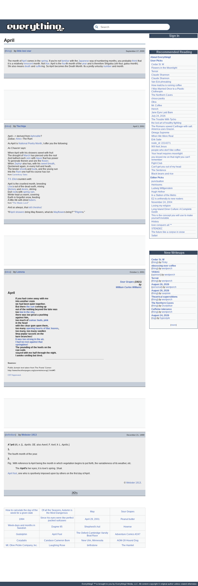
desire (24, 189)
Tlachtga (21, 126)
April (24, 61)
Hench (154, 109)
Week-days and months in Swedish (21, 526)
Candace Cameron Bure (57, 540)
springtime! (21, 344)
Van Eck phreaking (161, 81)
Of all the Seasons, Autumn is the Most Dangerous (57, 511)
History (155, 221)
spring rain (28, 192)
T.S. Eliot (12, 179)
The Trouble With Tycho (163, 119)
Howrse (128, 526)
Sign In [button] (174, 35)
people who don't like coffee (166, 150)
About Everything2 (160, 57)
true (47, 63)
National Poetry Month (30, 143)
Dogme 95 (56, 526)
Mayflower (59, 212)
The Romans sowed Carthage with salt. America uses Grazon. (172, 127)
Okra (153, 102)
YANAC (155, 272)
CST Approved (14, 375)
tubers (32, 200)
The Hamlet (128, 545)
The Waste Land (20, 203)
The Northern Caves (162, 95)
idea (8, 126)
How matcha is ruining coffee (166, 85)
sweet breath (48, 163)
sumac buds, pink (38, 320)
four (64, 63)
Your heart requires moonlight (167, 153)
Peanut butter (128, 519)
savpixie (166, 293)
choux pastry (158, 98)
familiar (65, 61)
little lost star (24, 51)
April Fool (57, 534)
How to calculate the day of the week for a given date (22, 511)
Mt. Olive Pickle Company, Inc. (21, 545)
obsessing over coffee (163, 265)
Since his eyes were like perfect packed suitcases (56, 519)
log (153, 318)
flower (45, 161)
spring (44, 61)
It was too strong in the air (29, 339)
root (15, 192)
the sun (30, 306)
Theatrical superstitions (164, 296)
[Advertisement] (99, 9)
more (173, 325)
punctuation (157, 181)
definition (10, 434)
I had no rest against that (29, 342)
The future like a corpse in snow (168, 232)
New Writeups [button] (174, 252)
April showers (17, 212)
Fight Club (156, 163)
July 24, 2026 (158, 116)
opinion (156, 274)
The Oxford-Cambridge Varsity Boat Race (92, 534)
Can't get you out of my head (166, 166)
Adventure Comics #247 (127, 534)
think (134, 61)
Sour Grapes (127, 281)
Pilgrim (78, 212)
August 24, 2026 (160, 315)
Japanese (84, 61)
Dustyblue (167, 305)
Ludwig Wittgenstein (162, 188)
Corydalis (22, 540)
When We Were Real (162, 136)
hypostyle (165, 318)
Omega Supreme (160, 132)
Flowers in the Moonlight (164, 67)
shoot (23, 169)
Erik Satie (156, 139)
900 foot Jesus (159, 146)
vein (28, 158)
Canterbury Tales (19, 174)
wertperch (167, 268)
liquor (39, 158)
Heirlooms (156, 184)
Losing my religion (161, 205)
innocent (28, 63)
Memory (12, 189)
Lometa (20, 272)
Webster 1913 (29, 434)
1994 (21, 519)
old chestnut (35, 207)
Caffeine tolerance (161, 309)
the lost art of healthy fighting (166, 123)
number (107, 66)
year (84, 63)
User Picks (156, 60)
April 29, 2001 (92, 519)
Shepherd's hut (92, 526)
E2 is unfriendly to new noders (167, 198)
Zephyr (18, 163)
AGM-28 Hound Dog (127, 540)
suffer (39, 66)
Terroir (154, 71)
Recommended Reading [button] (174, 52)
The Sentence (158, 170)
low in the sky (27, 312)
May (92, 511)
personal (156, 287)
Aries (18, 138)
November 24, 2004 (161, 202)
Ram (18, 171)
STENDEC (157, 228)
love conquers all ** (161, 225)
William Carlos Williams (129, 287)
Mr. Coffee (156, 105)
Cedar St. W (157, 64)
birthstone (92, 545)
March (27, 155)
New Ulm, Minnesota (92, 540)
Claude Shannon (160, 74)
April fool (12, 473)
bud (34, 169)
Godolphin (21, 534)
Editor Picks (157, 177)
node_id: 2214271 (161, 143)
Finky (164, 262)
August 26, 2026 (160, 284)
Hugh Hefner (158, 191)
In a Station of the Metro (163, 195)
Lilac (10, 186)
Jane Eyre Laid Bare (162, 112)
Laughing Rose (57, 545)
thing (8, 51)
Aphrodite (35, 136)
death (28, 66)
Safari (154, 235)
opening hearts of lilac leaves (42, 328)
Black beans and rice (162, 173)
